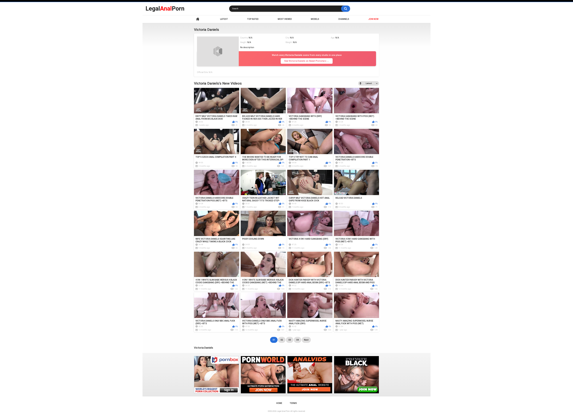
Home (197, 19)
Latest (224, 19)
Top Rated (252, 19)
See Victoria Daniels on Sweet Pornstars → (306, 61)
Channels (343, 19)
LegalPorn (164, 8)
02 (282, 340)
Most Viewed (285, 19)
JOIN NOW (373, 19)
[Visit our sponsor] (216, 374)
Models (315, 19)
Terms (293, 403)
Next (306, 340)
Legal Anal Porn (283, 411)
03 (289, 340)
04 (297, 340)
